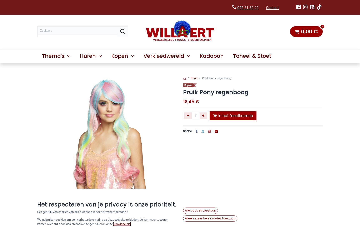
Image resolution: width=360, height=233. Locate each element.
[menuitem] (212, 56)
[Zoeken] (123, 31)
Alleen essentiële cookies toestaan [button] (210, 218)
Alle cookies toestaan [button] (200, 210)
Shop (194, 78)
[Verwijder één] (188, 115)
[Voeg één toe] (203, 115)
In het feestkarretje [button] (235, 115)
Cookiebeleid (122, 224)
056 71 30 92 (247, 8)
